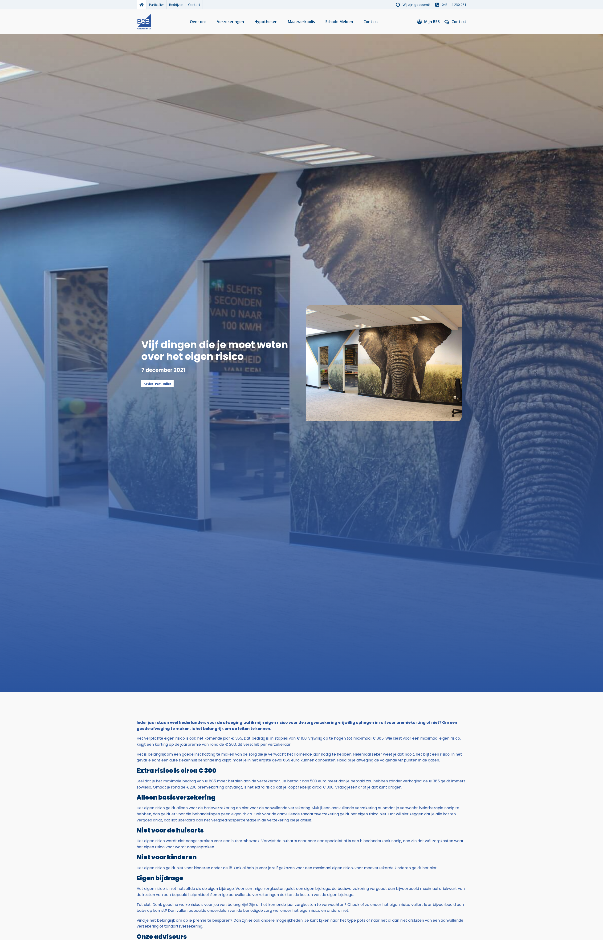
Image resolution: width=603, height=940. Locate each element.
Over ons (198, 21)
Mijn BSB (432, 21)
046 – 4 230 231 (454, 4)
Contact (194, 4)
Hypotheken (265, 21)
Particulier (156, 4)
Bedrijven (176, 4)
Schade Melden (339, 21)
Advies (149, 384)
